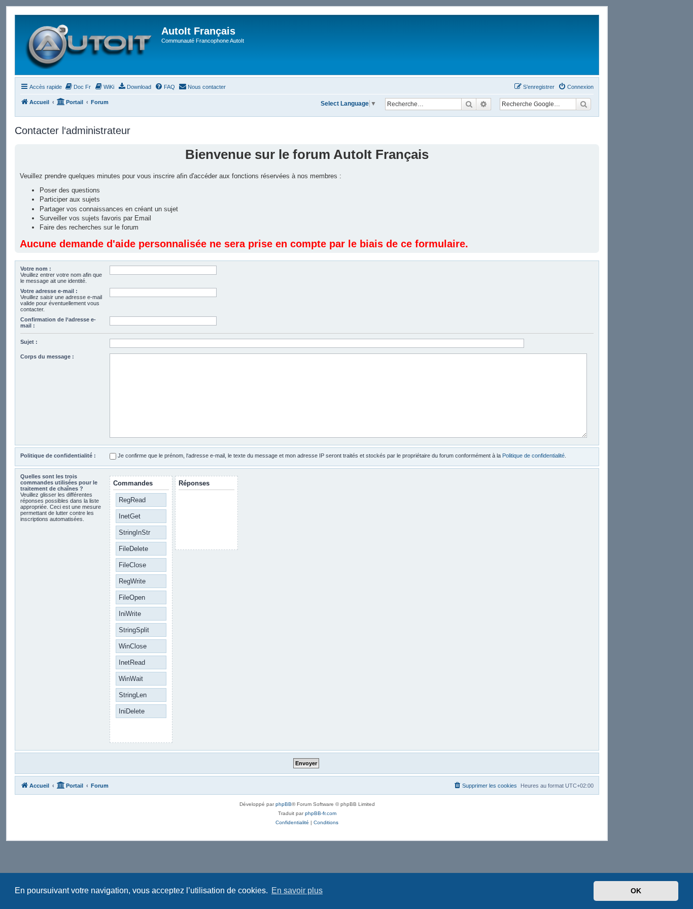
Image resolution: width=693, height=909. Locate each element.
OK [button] (636, 891)
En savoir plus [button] (297, 890)
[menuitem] (77, 87)
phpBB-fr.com (320, 813)
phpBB (283, 804)
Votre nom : (35, 269)
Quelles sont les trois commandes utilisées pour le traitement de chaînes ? (58, 482)
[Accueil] (89, 45)
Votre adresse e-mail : (49, 291)
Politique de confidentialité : (58, 455)
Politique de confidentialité (533, 455)
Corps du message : (47, 356)
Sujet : (29, 342)
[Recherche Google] (583, 104)
